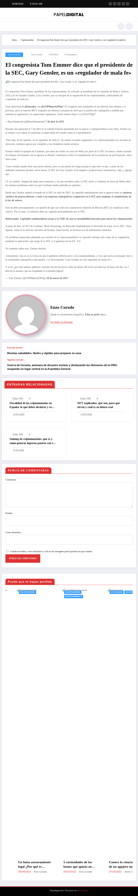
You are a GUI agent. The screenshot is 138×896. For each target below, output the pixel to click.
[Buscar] (121, 26)
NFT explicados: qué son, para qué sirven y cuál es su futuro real (98, 405)
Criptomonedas (14, 55)
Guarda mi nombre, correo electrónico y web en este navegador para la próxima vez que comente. (51, 551)
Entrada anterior (15, 347)
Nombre (8, 513)
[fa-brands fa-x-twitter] (114, 3)
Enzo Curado (36, 55)
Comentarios (10, 479)
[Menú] (7, 26)
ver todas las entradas (61, 322)
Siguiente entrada (15, 360)
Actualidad (105, 592)
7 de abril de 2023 (54, 121)
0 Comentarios (71, 55)
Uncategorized (16, 592)
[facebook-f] (110, 3)
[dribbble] (119, 3)
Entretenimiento (62, 596)
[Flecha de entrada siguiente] (130, 366)
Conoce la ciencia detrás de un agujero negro (114, 864)
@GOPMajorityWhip (52, 106)
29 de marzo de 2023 (57, 278)
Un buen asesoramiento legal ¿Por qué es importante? (23, 864)
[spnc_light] (129, 26)
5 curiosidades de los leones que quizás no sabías (66, 864)
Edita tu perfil (92, 314)
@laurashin (30, 106)
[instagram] (123, 3)
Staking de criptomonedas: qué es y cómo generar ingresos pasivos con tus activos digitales (33, 441)
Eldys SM (18, 398)
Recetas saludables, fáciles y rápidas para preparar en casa (44, 353)
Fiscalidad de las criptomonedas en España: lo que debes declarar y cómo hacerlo (33, 405)
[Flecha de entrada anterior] (130, 351)
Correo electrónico (13, 532)
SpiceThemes (82, 891)
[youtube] (127, 3)
